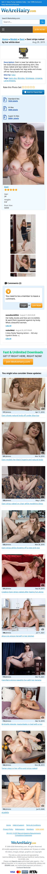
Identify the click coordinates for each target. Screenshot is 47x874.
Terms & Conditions (33, 825)
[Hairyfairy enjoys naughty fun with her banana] (23, 658)
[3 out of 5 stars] (28, 87)
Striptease (30, 78)
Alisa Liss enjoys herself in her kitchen (18, 636)
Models (13, 39)
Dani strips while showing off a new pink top (21, 548)
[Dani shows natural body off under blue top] (23, 394)
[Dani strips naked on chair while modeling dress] (23, 482)
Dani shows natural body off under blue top (20, 415)
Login (23, 305)
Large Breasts (9, 80)
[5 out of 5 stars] (33, 87)
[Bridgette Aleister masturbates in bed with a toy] (23, 703)
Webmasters (20, 829)
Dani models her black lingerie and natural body (22, 459)
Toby (13, 75)
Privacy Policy (8, 829)
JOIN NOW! (40, 29)
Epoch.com (16, 861)
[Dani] (23, 154)
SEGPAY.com (9, 865)
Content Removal (23, 867)
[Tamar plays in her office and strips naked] (23, 747)
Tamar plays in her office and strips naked (19, 768)
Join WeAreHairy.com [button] (18, 361)
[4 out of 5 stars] (31, 87)
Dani (22, 39)
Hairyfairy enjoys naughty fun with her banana (21, 680)
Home (5, 39)
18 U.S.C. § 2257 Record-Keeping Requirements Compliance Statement (23, 834)
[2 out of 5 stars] (25, 87)
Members (30, 829)
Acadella (5, 812)
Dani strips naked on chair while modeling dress (22, 503)
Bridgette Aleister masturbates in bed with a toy (22, 724)
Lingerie (38, 78)
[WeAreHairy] (23, 842)
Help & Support (18, 825)
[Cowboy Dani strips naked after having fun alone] (23, 570)
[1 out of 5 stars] (23, 87)
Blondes (21, 78)
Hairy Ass (13, 78)
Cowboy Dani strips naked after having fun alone (22, 592)
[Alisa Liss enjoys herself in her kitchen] (23, 614)
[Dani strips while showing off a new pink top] (23, 526)
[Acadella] (23, 791)
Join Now (36, 305)
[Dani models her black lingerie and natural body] (23, 438)
